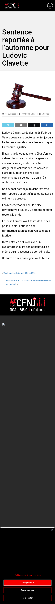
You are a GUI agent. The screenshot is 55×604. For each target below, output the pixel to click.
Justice (45, 114)
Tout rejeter (27, 598)
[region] (27, 565)
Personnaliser (27, 590)
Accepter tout (27, 583)
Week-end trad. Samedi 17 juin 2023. (20, 273)
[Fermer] (52, 530)
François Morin (29, 114)
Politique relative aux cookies (28, 575)
